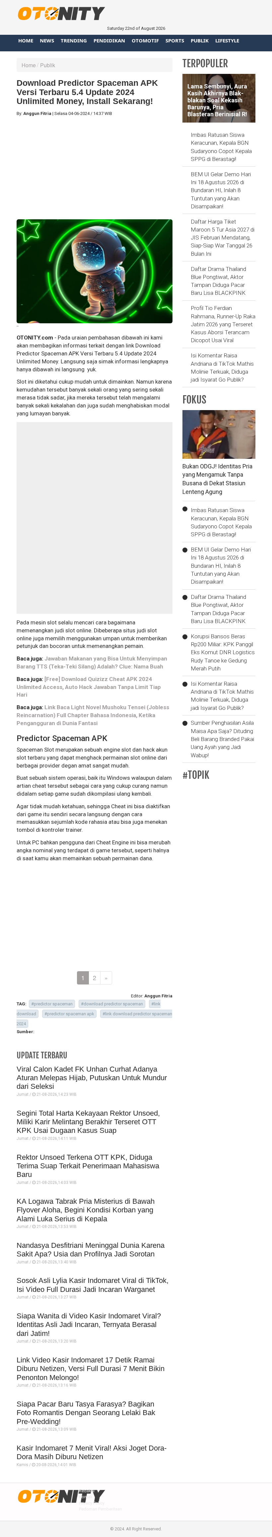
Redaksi (87, 1490)
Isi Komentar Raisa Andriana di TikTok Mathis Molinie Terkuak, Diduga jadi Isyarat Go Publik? (222, 367)
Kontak (86, 1496)
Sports (175, 40)
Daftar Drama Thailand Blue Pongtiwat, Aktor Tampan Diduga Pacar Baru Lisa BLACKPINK (218, 281)
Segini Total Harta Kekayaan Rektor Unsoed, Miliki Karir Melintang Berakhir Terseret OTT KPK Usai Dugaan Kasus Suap (88, 1122)
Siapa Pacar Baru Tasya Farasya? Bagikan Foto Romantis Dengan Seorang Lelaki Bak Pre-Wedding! (86, 1413)
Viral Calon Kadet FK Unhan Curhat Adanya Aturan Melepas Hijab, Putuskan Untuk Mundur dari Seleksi (92, 1078)
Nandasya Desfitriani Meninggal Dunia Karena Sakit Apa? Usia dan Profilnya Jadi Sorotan (91, 1249)
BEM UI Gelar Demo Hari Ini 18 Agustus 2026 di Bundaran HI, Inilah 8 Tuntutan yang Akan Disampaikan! (221, 190)
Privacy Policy (91, 1503)
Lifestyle (227, 40)
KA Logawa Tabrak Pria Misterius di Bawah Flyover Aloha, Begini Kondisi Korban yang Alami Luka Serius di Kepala (86, 1210)
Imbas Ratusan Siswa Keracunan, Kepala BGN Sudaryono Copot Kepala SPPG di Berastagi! (221, 147)
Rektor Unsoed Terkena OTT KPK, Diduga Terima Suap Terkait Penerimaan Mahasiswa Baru (88, 1166)
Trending (74, 40)
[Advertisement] (94, 168)
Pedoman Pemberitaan (100, 1509)
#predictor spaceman (52, 1003)
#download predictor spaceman (112, 1003)
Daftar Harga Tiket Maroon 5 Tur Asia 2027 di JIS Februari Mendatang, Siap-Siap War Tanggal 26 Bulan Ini (222, 237)
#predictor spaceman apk (69, 1013)
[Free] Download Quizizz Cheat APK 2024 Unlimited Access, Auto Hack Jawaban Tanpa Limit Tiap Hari (89, 687)
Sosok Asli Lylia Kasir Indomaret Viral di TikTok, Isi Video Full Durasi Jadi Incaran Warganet (93, 1284)
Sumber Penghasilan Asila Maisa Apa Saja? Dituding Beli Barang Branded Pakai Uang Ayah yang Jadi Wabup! (222, 738)
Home (25, 40)
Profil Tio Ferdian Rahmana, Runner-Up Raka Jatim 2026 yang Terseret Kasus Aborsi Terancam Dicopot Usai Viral (223, 324)
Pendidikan (109, 40)
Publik (200, 40)
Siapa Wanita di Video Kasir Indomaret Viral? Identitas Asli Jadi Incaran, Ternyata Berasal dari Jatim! (89, 1325)
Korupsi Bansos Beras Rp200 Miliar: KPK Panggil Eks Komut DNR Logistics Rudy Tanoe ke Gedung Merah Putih (223, 652)
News (47, 40)
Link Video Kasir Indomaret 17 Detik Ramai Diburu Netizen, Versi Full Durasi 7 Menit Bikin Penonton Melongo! (91, 1369)
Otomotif (145, 40)
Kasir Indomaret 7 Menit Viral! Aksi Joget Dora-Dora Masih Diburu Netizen (92, 1452)
